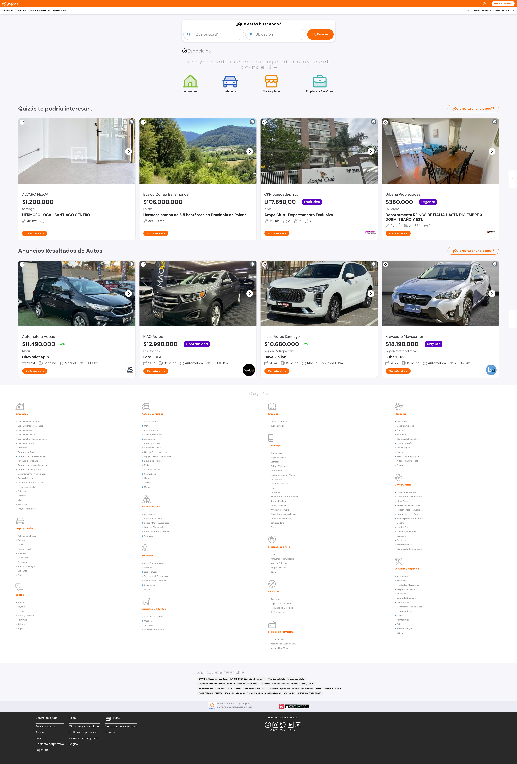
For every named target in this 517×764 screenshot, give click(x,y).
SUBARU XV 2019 (333, 688)
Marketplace (59, 10)
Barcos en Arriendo (153, 518)
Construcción (403, 484)
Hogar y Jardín (24, 528)
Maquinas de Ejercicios (282, 607)
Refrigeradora (277, 522)
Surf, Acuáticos (278, 612)
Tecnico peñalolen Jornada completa (286, 679)
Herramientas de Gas (407, 514)
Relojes (21, 624)
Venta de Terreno (26, 443)
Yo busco (148, 536)
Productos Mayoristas (408, 584)
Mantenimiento (404, 544)
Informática (276, 470)
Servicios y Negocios (407, 568)
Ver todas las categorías (121, 726)
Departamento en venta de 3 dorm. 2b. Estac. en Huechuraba (228, 683)
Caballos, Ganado (405, 425)
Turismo (401, 632)
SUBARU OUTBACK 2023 (309, 693)
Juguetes (148, 625)
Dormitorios (23, 557)
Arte (273, 554)
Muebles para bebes (154, 629)
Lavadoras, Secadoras (282, 518)
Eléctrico (401, 522)
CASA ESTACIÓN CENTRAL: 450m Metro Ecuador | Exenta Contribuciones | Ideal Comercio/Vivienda (246, 693)
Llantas (147, 478)
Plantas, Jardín (25, 549)
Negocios (22, 504)
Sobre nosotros (46, 726)
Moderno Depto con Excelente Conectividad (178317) (295, 688)
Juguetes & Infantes (154, 609)
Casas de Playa (25, 478)
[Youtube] (298, 725)
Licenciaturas (150, 571)
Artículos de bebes (153, 616)
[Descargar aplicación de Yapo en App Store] (291, 706)
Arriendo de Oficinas (28, 460)
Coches (148, 620)
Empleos (273, 414)
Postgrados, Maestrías (155, 580)
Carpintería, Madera (406, 492)
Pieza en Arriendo (26, 487)
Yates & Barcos (151, 506)
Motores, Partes (152, 469)
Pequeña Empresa (406, 589)
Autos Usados (151, 421)
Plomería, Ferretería (406, 531)
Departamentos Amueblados (32, 473)
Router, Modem (278, 501)
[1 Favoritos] (385, 264)
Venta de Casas (25, 430)
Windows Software (280, 509)
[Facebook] (268, 725)
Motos (147, 425)
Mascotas (400, 414)
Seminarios (149, 584)
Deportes (273, 591)
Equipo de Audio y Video (283, 475)
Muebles (22, 553)
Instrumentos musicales (282, 558)
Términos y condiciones (84, 726)
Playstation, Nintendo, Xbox (284, 496)
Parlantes (275, 492)
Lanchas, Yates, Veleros (155, 527)
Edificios (22, 491)
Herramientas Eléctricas (408, 505)
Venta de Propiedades (29, 421)
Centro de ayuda (508, 10)
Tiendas (110, 732)
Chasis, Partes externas (155, 452)
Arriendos (22, 447)
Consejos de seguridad (490, 10)
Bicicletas (275, 599)
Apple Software (278, 457)
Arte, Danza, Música (154, 563)
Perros (400, 452)
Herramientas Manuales (408, 509)
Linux (273, 488)
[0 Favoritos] (22, 122)
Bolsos (21, 602)
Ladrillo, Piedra (404, 527)
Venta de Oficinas (26, 434)
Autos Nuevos (151, 430)
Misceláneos (403, 501)
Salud (399, 624)
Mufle (147, 465)
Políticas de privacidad (83, 732)
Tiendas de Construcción (409, 549)
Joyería (21, 606)
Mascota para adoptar (408, 456)
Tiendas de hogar (26, 566)
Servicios (401, 536)
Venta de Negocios (406, 598)
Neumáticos (150, 473)
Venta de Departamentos (30, 425)
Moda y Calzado (26, 615)
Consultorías (403, 602)
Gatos (400, 430)
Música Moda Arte (279, 547)
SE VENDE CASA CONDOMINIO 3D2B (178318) (220, 688)
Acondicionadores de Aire (283, 514)
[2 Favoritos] (385, 122)
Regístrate (42, 750)
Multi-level (402, 580)
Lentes (21, 611)
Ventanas (22, 570)
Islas (20, 500)
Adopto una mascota (407, 460)
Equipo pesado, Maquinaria (157, 456)
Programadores (404, 611)
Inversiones (402, 576)
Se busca (22, 562)
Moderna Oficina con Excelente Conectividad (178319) (287, 683)
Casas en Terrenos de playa (31, 482)
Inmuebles (7, 10)
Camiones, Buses (152, 447)
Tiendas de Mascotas (407, 439)
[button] (128, 151)
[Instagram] (275, 725)
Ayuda (40, 732)
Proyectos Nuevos (27, 508)
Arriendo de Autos (153, 434)
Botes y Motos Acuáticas (156, 522)
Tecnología (274, 445)
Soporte (41, 738)
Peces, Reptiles (404, 447)
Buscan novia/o (404, 443)
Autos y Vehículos (152, 414)
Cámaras (275, 461)
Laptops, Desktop (279, 483)
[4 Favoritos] (143, 122)
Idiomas (148, 567)
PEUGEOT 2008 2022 (255, 688)
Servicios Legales (405, 628)
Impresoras (276, 479)
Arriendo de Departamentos (32, 456)
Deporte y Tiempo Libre (282, 603)
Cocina (21, 540)
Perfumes (22, 619)
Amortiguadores (152, 443)
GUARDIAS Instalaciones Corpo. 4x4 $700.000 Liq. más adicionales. (231, 679)
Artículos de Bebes (27, 536)
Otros (21, 575)
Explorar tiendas (473, 10)
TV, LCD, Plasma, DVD (281, 505)
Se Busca (148, 482)
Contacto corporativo (50, 744)
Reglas (73, 744)
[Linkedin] (290, 725)
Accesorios (149, 439)
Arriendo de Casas (27, 452)
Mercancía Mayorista (281, 631)
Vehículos (21, 10)
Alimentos (402, 421)
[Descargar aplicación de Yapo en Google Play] (303, 706)
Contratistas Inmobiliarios (409, 496)
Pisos (20, 544)
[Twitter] (283, 725)
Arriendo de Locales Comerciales (34, 465)
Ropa (20, 628)
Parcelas (22, 495)
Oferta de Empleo (279, 421)
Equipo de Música (153, 460)
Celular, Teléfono (279, 466)
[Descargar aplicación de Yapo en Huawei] (282, 706)
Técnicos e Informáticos (156, 576)
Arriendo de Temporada (29, 469)
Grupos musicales (279, 567)
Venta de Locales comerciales (32, 439)
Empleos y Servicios (39, 10)
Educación (148, 555)
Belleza (19, 594)
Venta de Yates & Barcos (156, 531)
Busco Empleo (277, 425)
